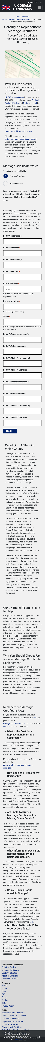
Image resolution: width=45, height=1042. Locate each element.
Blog (4, 991)
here (31, 922)
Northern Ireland (30, 103)
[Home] (6, 7)
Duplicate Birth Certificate (12, 1021)
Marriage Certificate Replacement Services (17, 19)
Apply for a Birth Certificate (13, 1013)
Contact (5, 1000)
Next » (10, 430)
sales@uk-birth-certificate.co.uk (16, 723)
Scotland (9, 103)
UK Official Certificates (14, 97)
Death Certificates (9, 973)
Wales (16, 103)
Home (18, 17)
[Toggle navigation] (39, 7)
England (35, 100)
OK (38, 1037)
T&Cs (4, 1003)
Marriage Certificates (10, 970)
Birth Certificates (9, 967)
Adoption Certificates (10, 976)
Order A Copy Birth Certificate (14, 1015)
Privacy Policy (8, 1006)
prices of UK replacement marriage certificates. (17, 766)
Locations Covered (10, 979)
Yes (6, 200)
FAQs (35, 718)
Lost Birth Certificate (10, 1018)
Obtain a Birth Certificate (12, 1027)
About (4, 988)
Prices (4, 997)
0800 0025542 (36, 2)
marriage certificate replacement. (19, 131)
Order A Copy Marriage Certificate (16, 1030)
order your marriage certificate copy (20, 139)
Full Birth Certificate (10, 1024)
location (25, 17)
